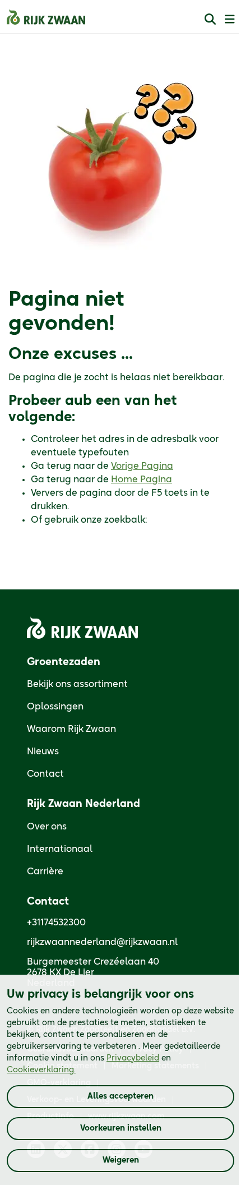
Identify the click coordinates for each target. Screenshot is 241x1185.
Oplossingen (55, 706)
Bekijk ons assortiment (77, 684)
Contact (45, 773)
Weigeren (121, 1160)
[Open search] (210, 19)
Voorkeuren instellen (120, 1128)
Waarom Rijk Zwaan (71, 729)
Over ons (47, 826)
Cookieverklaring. (41, 1070)
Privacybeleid (132, 1058)
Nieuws (43, 751)
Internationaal (59, 849)
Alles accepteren (120, 1096)
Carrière (45, 871)
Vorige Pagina (142, 466)
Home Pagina (141, 479)
